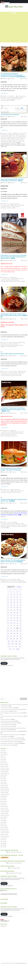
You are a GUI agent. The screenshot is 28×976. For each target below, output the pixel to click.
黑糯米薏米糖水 (4, 146)
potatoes (17, 140)
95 (17, 636)
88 (11, 633)
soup (20, 141)
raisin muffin (18, 375)
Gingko (20, 135)
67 (8, 623)
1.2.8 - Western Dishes (5, 490)
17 (8, 597)
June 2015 (2, 799)
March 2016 (3, 783)
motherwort (3, 98)
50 (17, 612)
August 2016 (3, 775)
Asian (22, 133)
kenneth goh (20, 97)
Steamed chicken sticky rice (6, 207)
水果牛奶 (23, 144)
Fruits (17, 135)
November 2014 (4, 811)
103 (12, 641)
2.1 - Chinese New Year (5, 432)
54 (14, 615)
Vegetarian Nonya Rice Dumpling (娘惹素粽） (10, 721)
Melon (15, 138)
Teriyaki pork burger (16, 492)
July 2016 (2, 776)
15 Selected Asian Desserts (10, 114)
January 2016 (3, 787)
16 (20, 594)
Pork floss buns (10, 582)
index (17, 137)
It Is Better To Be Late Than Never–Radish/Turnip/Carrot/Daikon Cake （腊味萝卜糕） (13, 409)
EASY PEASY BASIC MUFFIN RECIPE (12, 354)
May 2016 (2, 780)
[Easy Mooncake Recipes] (14, 873)
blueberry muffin (4, 372)
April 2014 (2, 824)
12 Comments (24, 503)
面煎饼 (23, 281)
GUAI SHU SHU (4, 97)
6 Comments (24, 355)
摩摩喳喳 (18, 144)
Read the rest (5, 93)
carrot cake (16, 432)
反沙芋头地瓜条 (13, 144)
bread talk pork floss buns (6, 580)
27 (8, 602)
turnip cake (13, 434)
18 (11, 597)
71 (20, 623)
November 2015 (4, 790)
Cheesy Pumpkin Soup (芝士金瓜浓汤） (9, 726)
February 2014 (3, 827)
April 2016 (2, 782)
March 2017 (3, 762)
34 (14, 605)
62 (8, 620)
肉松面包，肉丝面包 (22, 582)
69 (14, 623)
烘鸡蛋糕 (7, 527)
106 (9, 643)
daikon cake (21, 432)
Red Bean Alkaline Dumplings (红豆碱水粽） (9, 745)
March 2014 (3, 825)
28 (11, 602)
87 (8, 633)
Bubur (13, 134)
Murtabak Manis (15, 280)
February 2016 (3, 785)
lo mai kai (13, 206)
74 (14, 625)
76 (20, 625)
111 (12, 646)
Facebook (11, 135)
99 (13, 638)
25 (17, 599)
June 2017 (2, 757)
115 (13, 649)
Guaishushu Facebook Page (9, 894)
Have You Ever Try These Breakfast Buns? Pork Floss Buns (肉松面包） (13, 561)
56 (20, 615)
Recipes (10, 141)
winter (13, 142)
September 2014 (4, 815)
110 (9, 646)
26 (20, 599)
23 (11, 599)
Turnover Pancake (17, 281)
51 (20, 612)
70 (17, 623)
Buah (10, 134)
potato (13, 140)
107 (12, 643)
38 (11, 607)
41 (20, 607)
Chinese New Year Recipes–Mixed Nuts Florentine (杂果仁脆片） (14, 709)
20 (17, 597)
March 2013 (3, 846)
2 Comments (24, 116)
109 (20, 643)
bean (2, 134)
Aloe (19, 133)
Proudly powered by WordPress (7, 963)
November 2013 (4, 832)
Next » (18, 649)
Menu (14, 13)
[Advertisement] (14, 28)
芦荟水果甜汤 (17, 145)
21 (20, 597)
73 (11, 625)
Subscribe (4, 663)
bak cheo (23, 342)
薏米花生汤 (23, 145)
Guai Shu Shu (15, 6)
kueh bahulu (9, 526)
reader (6, 141)
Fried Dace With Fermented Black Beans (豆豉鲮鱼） (11, 722)
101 (21, 638)
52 (8, 615)
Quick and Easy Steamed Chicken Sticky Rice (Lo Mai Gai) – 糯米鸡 (12, 180)
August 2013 (3, 838)
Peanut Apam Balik (4, 281)
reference (14, 141)
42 (8, 610)
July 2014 (2, 818)
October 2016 (3, 771)
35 (17, 605)
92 (8, 636)
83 (11, 631)
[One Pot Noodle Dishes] (14, 868)
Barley (25, 133)
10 (16, 592)
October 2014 (3, 813)
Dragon (6, 135)
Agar (17, 133)
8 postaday (14, 490)
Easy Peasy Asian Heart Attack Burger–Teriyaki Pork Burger (11, 469)
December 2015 (4, 789)
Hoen (14, 137)
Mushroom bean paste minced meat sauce (9, 345)
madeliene (24, 526)
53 (11, 615)
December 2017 (4, 754)
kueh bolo (20, 526)
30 (17, 602)
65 (17, 620)
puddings (21, 140)
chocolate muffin (21, 372)
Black (4, 134)
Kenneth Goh (12, 78)
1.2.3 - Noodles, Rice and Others (13, 203)
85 (17, 631)
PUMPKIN (2, 141)
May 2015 (2, 801)
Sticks (23, 141)
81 (20, 628)
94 (14, 636)
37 (8, 607)
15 (17, 594)
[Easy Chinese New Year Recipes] (14, 852)
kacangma (15, 97)
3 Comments (24, 563)
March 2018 (3, 752)
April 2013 (2, 845)
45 (17, 610)
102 (9, 641)
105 (20, 641)
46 (20, 610)
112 (16, 646)
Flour (14, 135)
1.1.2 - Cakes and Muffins (12, 277)
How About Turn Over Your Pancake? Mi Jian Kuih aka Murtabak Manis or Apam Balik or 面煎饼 (14, 256)
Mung (18, 138)
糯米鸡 (14, 207)
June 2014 (2, 820)
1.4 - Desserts (9, 133)
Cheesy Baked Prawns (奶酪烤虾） (8, 736)
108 (16, 643)
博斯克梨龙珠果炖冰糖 (5, 144)
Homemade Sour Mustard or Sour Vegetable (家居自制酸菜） (13, 743)
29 (14, 602)
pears (5, 140)
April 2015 (2, 803)
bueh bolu (3, 525)
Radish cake (7, 434)
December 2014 (4, 810)
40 (17, 607)
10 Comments (24, 78)
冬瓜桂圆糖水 (18, 142)
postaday (8, 98)
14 (14, 594)
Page (21, 138)
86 (20, 631)
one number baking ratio (6, 375)
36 (20, 605)
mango (11, 138)
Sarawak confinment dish (16, 98)
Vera (11, 142)
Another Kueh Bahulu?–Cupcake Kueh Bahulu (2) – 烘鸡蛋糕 (14, 500)
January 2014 (3, 829)
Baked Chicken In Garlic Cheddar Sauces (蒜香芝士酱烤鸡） (13, 738)
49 (14, 612)
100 (17, 638)
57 (8, 618)
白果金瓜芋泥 (7, 145)
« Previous (18, 586)
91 (20, 633)
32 (8, 605)
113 (20, 646)
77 (8, 628)
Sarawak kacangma (5, 100)
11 (19, 592)
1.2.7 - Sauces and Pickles (12, 342)
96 (20, 636)
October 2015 (3, 792)
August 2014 (3, 817)
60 (17, 618)
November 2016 (4, 769)
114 (10, 649)
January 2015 (3, 808)
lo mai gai (8, 206)
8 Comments (24, 182)
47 (8, 612)
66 (20, 620)
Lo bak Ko (21, 433)
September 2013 (4, 836)
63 (11, 620)
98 (10, 638)
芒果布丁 (12, 145)
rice (18, 141)
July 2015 (2, 797)
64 (14, 620)
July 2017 (2, 755)
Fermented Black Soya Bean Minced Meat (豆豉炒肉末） (12, 741)
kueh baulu (14, 526)
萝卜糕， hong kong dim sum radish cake (9, 436)
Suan (2, 142)
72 (8, 625)
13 (11, 594)
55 (17, 615)
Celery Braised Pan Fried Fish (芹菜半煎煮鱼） (10, 707)
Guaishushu (9, 97)
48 (11, 612)
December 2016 (4, 768)
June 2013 (2, 841)
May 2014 (2, 822)
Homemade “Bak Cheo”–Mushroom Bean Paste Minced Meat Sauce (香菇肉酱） (14, 315)
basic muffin (23, 371)
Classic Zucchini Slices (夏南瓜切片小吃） (9, 711)
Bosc (7, 134)
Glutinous (24, 135)
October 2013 (3, 834)
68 (11, 623)
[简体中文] (1, 919)
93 (11, 636)
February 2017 (3, 764)
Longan (8, 138)
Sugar (4, 142)
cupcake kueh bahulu (10, 525)
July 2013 (2, 839)
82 (8, 631)
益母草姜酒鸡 (12, 100)
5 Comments (24, 260)
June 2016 (2, 778)
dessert (22, 134)
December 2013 (4, 831)
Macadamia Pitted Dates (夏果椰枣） (8, 719)
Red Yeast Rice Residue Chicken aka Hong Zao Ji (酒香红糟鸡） (13, 734)
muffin (20, 374)
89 (14, 633)
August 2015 (3, 796)
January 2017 (3, 766)
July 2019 (2, 750)
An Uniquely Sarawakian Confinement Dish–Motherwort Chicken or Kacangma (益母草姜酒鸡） (13, 75)
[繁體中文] (2, 919)
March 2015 (3, 804)
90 (17, 633)
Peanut (2, 140)
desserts (2, 135)
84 (14, 631)
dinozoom (25, 963)
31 (20, 602)
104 (16, 641)
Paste (23, 138)
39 (14, 607)
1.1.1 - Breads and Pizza (12, 579)
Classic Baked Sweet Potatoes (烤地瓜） (9, 724)
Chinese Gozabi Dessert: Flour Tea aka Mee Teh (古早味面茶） (13, 739)
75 (17, 625)
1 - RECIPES (4, 96)
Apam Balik (15, 278)
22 (8, 599)
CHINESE (16, 134)
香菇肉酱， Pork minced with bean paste (9, 346)
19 (14, 597)
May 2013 (2, 843)
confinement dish (21, 96)
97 (7, 638)
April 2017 (2, 761)
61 (20, 618)
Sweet (8, 142)
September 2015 (4, 794)
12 (8, 594)
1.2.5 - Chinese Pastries (5, 205)
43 (11, 610)
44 (14, 610)
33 (11, 605)
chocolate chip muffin (12, 372)
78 (11, 628)
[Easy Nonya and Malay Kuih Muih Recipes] (14, 863)
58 (11, 618)
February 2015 (3, 806)
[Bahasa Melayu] (3, 919)
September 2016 (4, 773)
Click (20, 134)
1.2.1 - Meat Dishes (11, 96)
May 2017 (2, 759)
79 (14, 628)
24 (14, 599)
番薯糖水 (2, 145)
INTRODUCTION (22, 137)
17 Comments (24, 413)
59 (14, 618)
